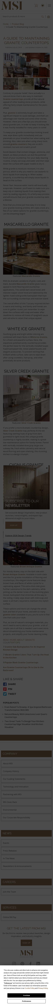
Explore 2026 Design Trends (18, 535)
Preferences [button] (8, 983)
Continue (26, 995)
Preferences (26, 1001)
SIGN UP (13, 525)
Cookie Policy (30, 988)
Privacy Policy (43, 988)
